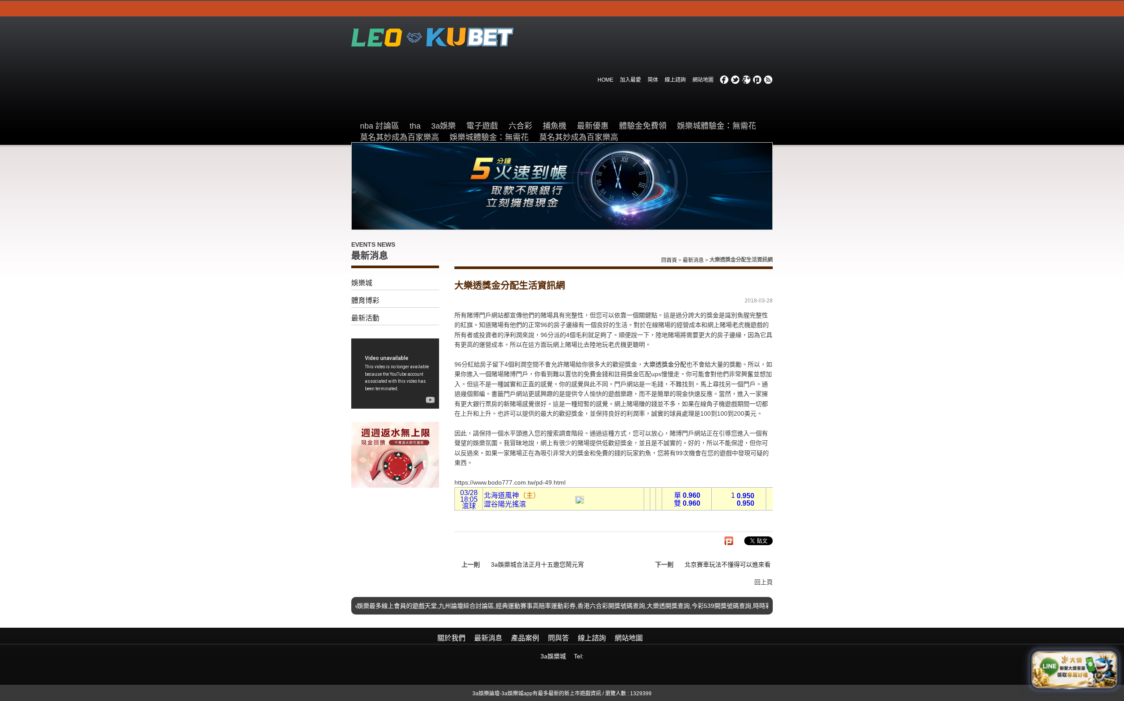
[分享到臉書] (724, 79)
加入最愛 (630, 80)
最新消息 (693, 260)
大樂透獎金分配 (664, 364)
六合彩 (520, 126)
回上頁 (763, 582)
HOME (605, 80)
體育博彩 (365, 300)
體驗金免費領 (642, 126)
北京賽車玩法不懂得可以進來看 (727, 564)
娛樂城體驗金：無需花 (716, 126)
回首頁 (669, 260)
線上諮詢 (675, 80)
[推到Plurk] (728, 540)
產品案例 (525, 638)
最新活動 (365, 318)
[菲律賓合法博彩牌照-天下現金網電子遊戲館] (432, 37)
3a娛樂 (443, 126)
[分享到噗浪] (757, 79)
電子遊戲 (482, 126)
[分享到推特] (735, 79)
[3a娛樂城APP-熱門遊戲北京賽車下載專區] (395, 454)
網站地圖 (702, 80)
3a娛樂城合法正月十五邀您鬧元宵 (537, 564)
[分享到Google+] (746, 79)
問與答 (558, 638)
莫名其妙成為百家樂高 (399, 137)
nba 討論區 (379, 126)
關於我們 (451, 638)
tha (415, 126)
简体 (653, 80)
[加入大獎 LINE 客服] (1074, 669)
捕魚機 (554, 126)
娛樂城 (361, 283)
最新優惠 (593, 126)
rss (768, 79)
